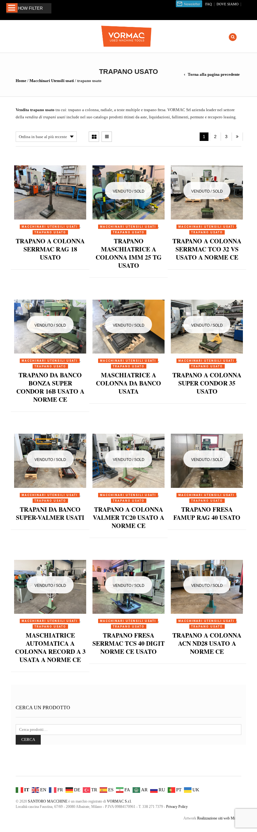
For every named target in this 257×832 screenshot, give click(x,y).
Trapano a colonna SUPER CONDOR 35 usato (206, 383)
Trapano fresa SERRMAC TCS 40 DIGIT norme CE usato (128, 643)
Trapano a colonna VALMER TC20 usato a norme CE (128, 517)
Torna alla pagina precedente (214, 74)
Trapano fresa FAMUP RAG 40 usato (206, 513)
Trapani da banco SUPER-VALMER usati (50, 513)
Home (21, 80)
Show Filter (29, 8)
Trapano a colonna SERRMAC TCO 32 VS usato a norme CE (206, 249)
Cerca (28, 739)
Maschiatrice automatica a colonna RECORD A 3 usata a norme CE (50, 647)
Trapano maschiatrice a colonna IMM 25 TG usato (129, 253)
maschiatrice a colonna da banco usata (128, 383)
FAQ (208, 4)
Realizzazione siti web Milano (219, 818)
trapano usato (50, 232)
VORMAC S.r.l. (119, 801)
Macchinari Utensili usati (51, 80)
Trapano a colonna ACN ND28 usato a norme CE (206, 643)
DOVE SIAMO (228, 4)
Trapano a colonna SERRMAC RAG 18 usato (50, 249)
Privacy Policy (177, 806)
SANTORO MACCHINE (47, 801)
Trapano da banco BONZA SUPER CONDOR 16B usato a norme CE (50, 387)
